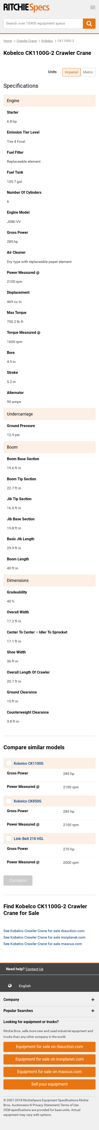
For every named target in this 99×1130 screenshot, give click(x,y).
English (26, 986)
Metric (88, 72)
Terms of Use (69, 1105)
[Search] (89, 24)
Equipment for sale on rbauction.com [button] (49, 1046)
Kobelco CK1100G (29, 763)
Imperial (71, 72)
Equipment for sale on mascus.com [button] (49, 1071)
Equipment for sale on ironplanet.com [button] (49, 1059)
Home (7, 41)
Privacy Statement (46, 1105)
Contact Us (34, 969)
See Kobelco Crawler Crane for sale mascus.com (42, 944)
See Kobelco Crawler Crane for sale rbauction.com (43, 931)
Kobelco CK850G (27, 801)
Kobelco (47, 41)
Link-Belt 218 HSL (29, 839)
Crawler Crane (27, 41)
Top (91, 1123)
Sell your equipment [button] (49, 1084)
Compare (17, 880)
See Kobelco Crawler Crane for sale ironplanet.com (44, 937)
